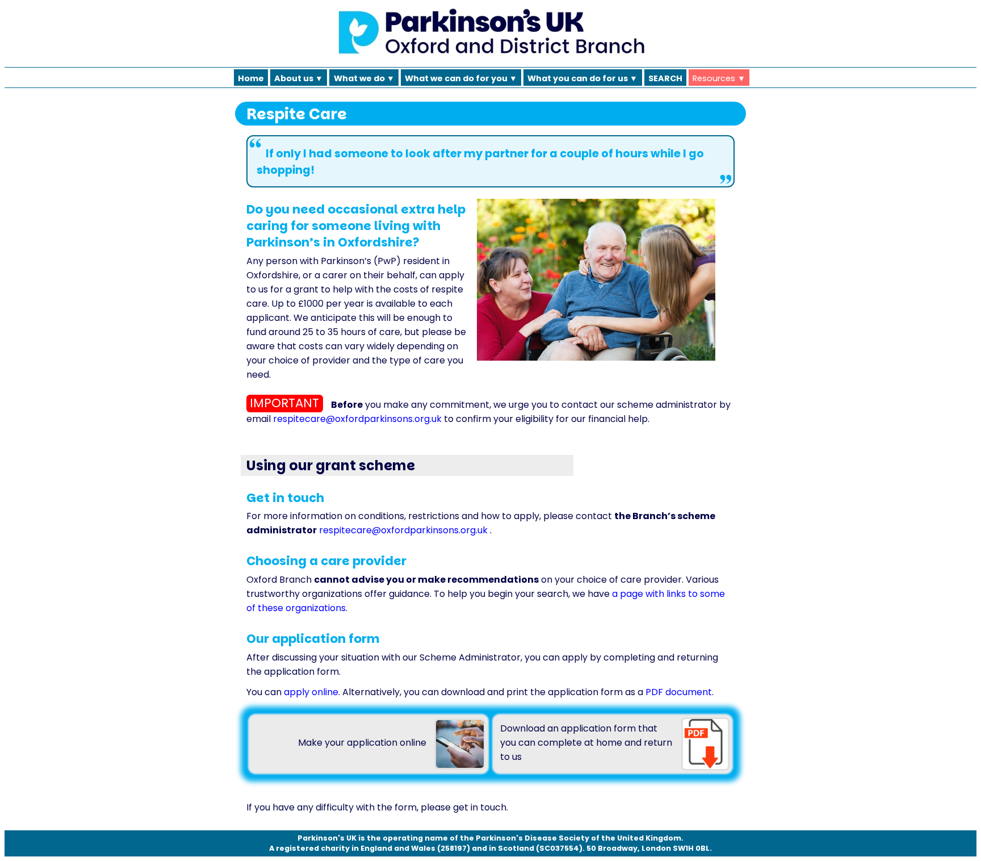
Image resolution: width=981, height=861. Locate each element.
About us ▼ (298, 77)
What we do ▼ (364, 77)
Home (251, 77)
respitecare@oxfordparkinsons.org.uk (357, 418)
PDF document (678, 692)
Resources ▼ (719, 77)
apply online (311, 692)
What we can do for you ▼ (461, 77)
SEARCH (665, 77)
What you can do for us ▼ (582, 77)
